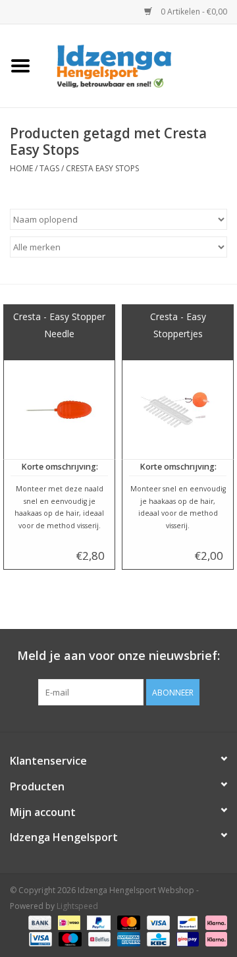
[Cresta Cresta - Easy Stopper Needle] (59, 409)
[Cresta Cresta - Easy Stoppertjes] (177, 409)
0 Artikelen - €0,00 (193, 11)
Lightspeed (77, 906)
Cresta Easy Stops (102, 168)
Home (21, 168)
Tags (49, 168)
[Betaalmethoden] (38, 922)
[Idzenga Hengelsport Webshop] (139, 65)
